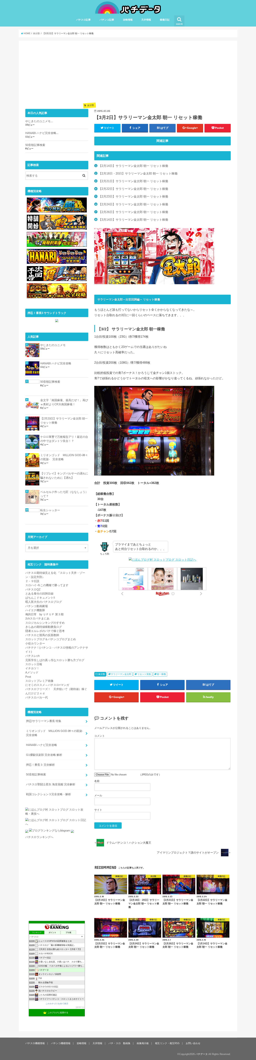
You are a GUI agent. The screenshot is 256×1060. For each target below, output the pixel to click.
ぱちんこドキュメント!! (40, 597)
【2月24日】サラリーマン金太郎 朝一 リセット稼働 (133, 204)
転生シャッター (50, 510)
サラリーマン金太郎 (121, 674)
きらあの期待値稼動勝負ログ (43, 626)
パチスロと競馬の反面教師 (42, 635)
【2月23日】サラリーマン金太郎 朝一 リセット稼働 (133, 196)
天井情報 (146, 19)
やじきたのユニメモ (53, 345)
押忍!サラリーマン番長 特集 (43, 721)
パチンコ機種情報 (60, 1043)
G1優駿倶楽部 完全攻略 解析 (44, 754)
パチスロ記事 (83, 19)
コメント (99, 735)
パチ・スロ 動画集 (119, 1043)
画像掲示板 (143, 1043)
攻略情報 (128, 19)
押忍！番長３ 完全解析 (40, 764)
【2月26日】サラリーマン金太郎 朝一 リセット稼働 (133, 212)
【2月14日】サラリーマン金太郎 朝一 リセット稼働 (133, 165)
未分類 (101, 674)
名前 (97, 781)
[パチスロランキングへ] (72, 832)
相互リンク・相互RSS (167, 1043)
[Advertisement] (162, 73)
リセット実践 (144, 674)
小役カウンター (35, 643)
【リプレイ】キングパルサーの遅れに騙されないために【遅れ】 (64, 475)
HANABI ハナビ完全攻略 (55, 363)
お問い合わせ (193, 1043)
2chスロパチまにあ (37, 618)
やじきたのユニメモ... (39, 121)
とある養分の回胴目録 (39, 593)
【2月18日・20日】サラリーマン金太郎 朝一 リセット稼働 (138, 173)
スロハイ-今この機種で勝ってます (46, 585)
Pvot (28, 676)
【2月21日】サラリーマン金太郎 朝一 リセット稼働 (133, 181)
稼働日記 (165, 19)
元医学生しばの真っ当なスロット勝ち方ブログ (54, 660)
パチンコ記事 (107, 19)
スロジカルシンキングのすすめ (45, 622)
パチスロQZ (32, 589)
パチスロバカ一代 (36, 697)
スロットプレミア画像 (39, 680)
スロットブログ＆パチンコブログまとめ (50, 639)
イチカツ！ (32, 668)
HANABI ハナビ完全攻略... (41, 133)
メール (98, 795)
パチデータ (201, 1054)
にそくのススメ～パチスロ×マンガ (47, 684)
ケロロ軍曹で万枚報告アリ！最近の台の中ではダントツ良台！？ (64, 438)
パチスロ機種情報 (35, 1043)
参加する (80, 1007)
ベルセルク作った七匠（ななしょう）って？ (64, 494)
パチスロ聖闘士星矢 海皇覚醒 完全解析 (50, 784)
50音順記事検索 (35, 145)
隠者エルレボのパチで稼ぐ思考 (45, 630)
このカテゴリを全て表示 (57, 1003)
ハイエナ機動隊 (35, 610)
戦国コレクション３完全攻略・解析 (48, 794)
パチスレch (32, 655)
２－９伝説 (32, 581)
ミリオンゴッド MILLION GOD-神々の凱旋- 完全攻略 (64, 457)
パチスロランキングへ (39, 837)
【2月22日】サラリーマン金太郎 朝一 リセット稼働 (133, 188)
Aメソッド (31, 672)
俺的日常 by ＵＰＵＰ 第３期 (44, 614)
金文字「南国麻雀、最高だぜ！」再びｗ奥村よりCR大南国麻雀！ (64, 402)
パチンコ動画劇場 (36, 606)
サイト (98, 809)
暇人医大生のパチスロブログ (43, 601)
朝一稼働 (161, 674)
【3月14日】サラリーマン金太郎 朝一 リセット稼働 (133, 219)
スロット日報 (33, 664)
